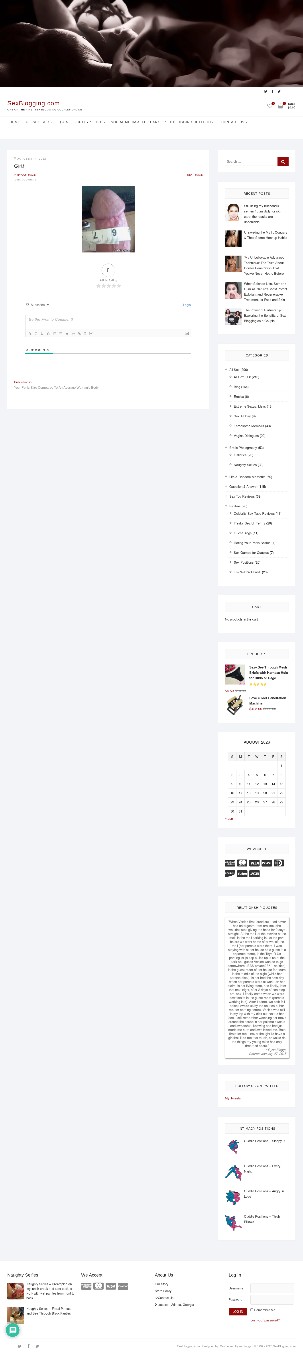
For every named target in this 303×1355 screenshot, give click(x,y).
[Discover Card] (230, 873)
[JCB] (254, 873)
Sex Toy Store (87, 122)
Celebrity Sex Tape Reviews (254, 513)
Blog (237, 386)
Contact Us (232, 122)
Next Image (195, 174)
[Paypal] (267, 862)
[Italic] (36, 333)
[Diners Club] (279, 862)
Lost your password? (265, 1320)
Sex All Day (242, 416)
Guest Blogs (243, 532)
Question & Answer (243, 486)
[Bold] (30, 333)
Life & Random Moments (247, 476)
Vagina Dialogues (246, 435)
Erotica (239, 396)
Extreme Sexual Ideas (250, 406)
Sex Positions (244, 562)
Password (235, 1299)
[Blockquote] (67, 333)
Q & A (63, 122)
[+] (91, 333)
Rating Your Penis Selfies (252, 542)
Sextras (235, 506)
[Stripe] (242, 873)
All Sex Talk (38, 122)
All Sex (234, 369)
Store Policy (163, 1291)
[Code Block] (73, 333)
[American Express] (230, 862)
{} (85, 333)
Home (15, 122)
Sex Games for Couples (251, 552)
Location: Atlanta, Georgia (175, 1304)
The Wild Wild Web (247, 572)
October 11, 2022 (31, 158)
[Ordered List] (54, 333)
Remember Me (264, 1310)
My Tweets (233, 1098)
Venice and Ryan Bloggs (236, 1346)
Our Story (161, 1284)
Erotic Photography (243, 447)
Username (236, 1288)
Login (186, 304)
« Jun (229, 818)
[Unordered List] (61, 333)
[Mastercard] (242, 862)
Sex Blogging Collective (190, 122)
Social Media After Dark (135, 122)
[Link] (79, 333)
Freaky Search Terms (249, 523)
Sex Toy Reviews (242, 496)
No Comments (26, 179)
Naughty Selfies (245, 464)
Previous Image (24, 174)
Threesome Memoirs (249, 425)
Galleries (240, 454)
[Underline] (42, 333)
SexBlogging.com (33, 103)
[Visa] (254, 862)
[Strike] (48, 333)
